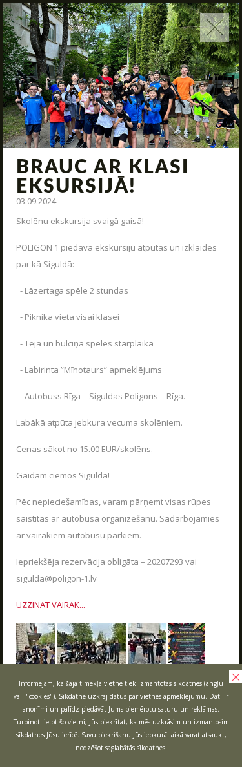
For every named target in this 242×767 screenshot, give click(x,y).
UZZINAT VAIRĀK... (50, 605)
